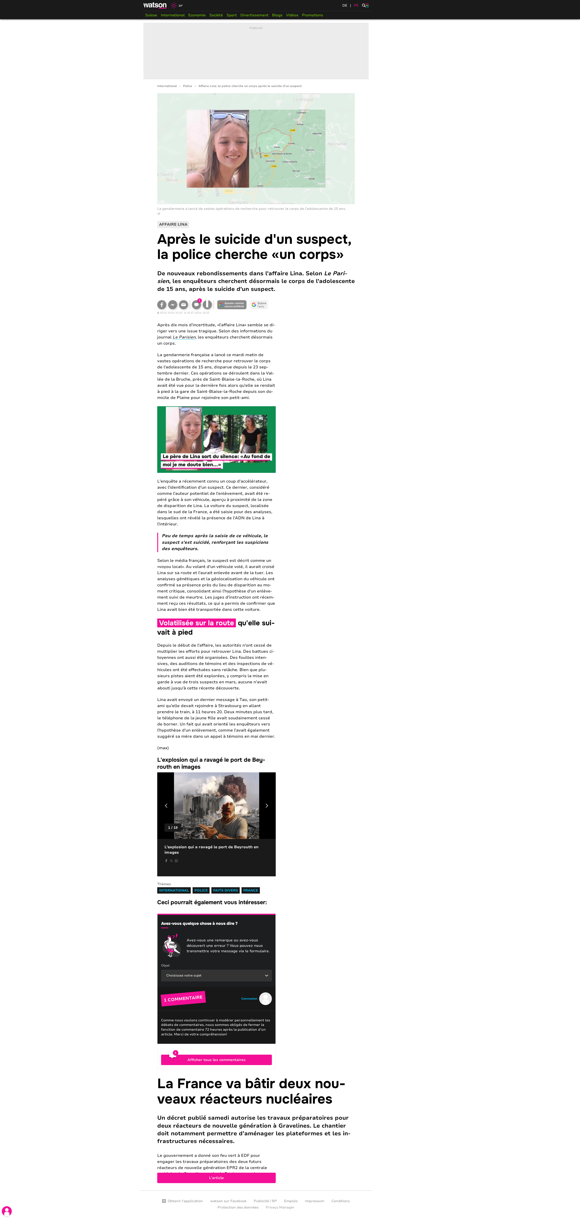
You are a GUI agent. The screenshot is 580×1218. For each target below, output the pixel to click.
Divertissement (254, 15)
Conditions (340, 1201)
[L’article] (256, 1129)
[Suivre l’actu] (259, 304)
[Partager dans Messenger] (172, 304)
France (250, 890)
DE (344, 5)
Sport (232, 15)
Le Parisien (184, 337)
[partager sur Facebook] (166, 861)
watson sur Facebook (228, 1201)
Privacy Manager (280, 1207)
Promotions (312, 15)
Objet (165, 965)
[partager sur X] (171, 860)
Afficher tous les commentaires (216, 1059)
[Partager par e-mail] (183, 304)
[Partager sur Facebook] (161, 304)
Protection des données (238, 1207)
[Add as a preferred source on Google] (232, 304)
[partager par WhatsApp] (176, 861)
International (173, 15)
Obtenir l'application (185, 1201)
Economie (197, 15)
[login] (7, 1211)
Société (216, 15)
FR (356, 5)
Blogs (277, 15)
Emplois (291, 1201)
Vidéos (292, 15)
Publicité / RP (265, 1201)
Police (187, 86)
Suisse (151, 15)
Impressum (314, 1201)
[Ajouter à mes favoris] (207, 304)
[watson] (155, 5)
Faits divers (225, 890)
